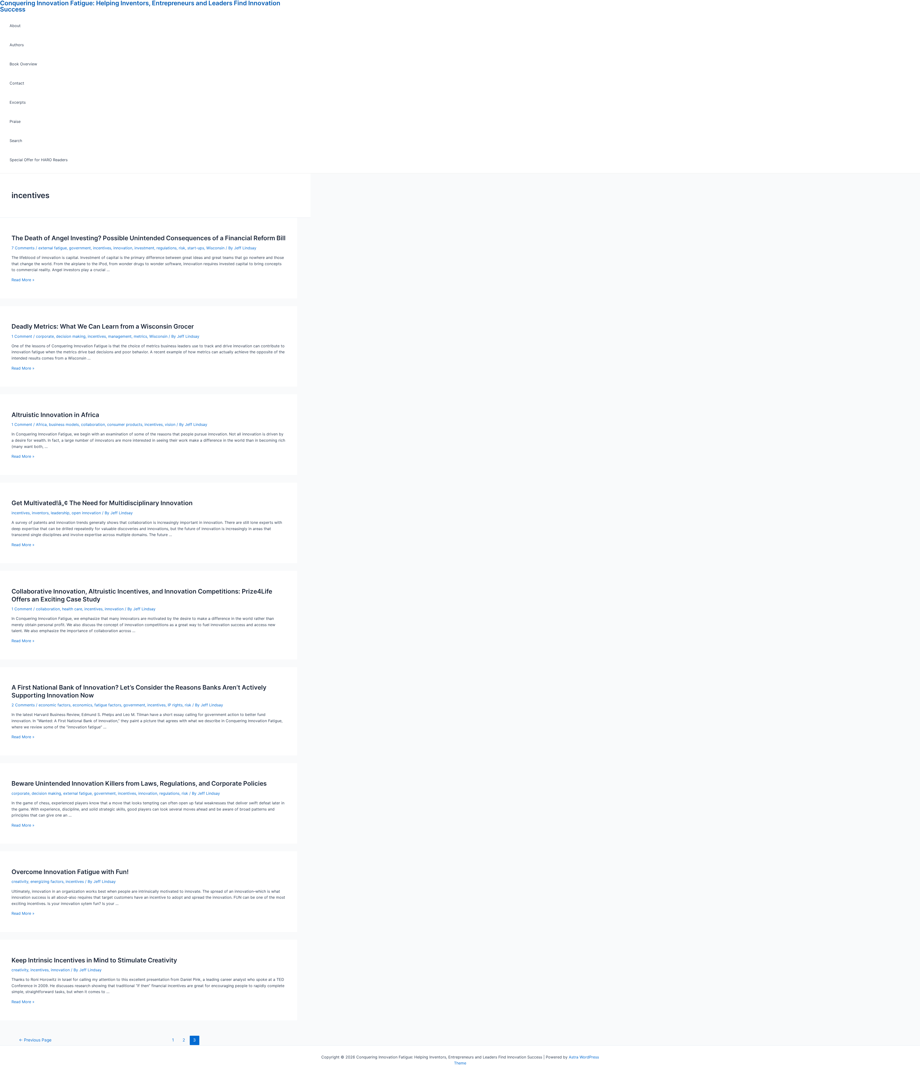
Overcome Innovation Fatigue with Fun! (70, 871)
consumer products (124, 424)
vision (170, 424)
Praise (15, 121)
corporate (45, 336)
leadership (60, 512)
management (120, 336)
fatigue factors (107, 705)
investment (144, 248)
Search (16, 140)
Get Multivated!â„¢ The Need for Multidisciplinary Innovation (102, 503)
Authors (17, 44)
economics (82, 705)
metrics (140, 336)
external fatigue (52, 248)
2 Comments (23, 705)
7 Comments (23, 248)
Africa (41, 424)
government (80, 248)
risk (182, 248)
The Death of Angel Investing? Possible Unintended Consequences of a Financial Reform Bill (149, 238)
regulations (166, 248)
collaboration (93, 424)
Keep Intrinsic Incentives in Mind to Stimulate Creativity (94, 960)
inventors (40, 512)
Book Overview (23, 64)
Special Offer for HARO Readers (39, 159)
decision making (71, 336)
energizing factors (46, 881)
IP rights (175, 705)
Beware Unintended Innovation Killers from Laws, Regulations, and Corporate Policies (139, 783)
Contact (17, 83)
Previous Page (35, 1039)
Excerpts (18, 102)
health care (72, 608)
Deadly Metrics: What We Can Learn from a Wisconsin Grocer (103, 326)
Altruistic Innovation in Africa (55, 414)
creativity (20, 881)
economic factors (54, 705)
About (15, 25)
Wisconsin (215, 248)
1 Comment (22, 336)
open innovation (86, 512)
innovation (122, 248)
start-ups (195, 248)
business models (64, 424)
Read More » (23, 279)
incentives (102, 248)
